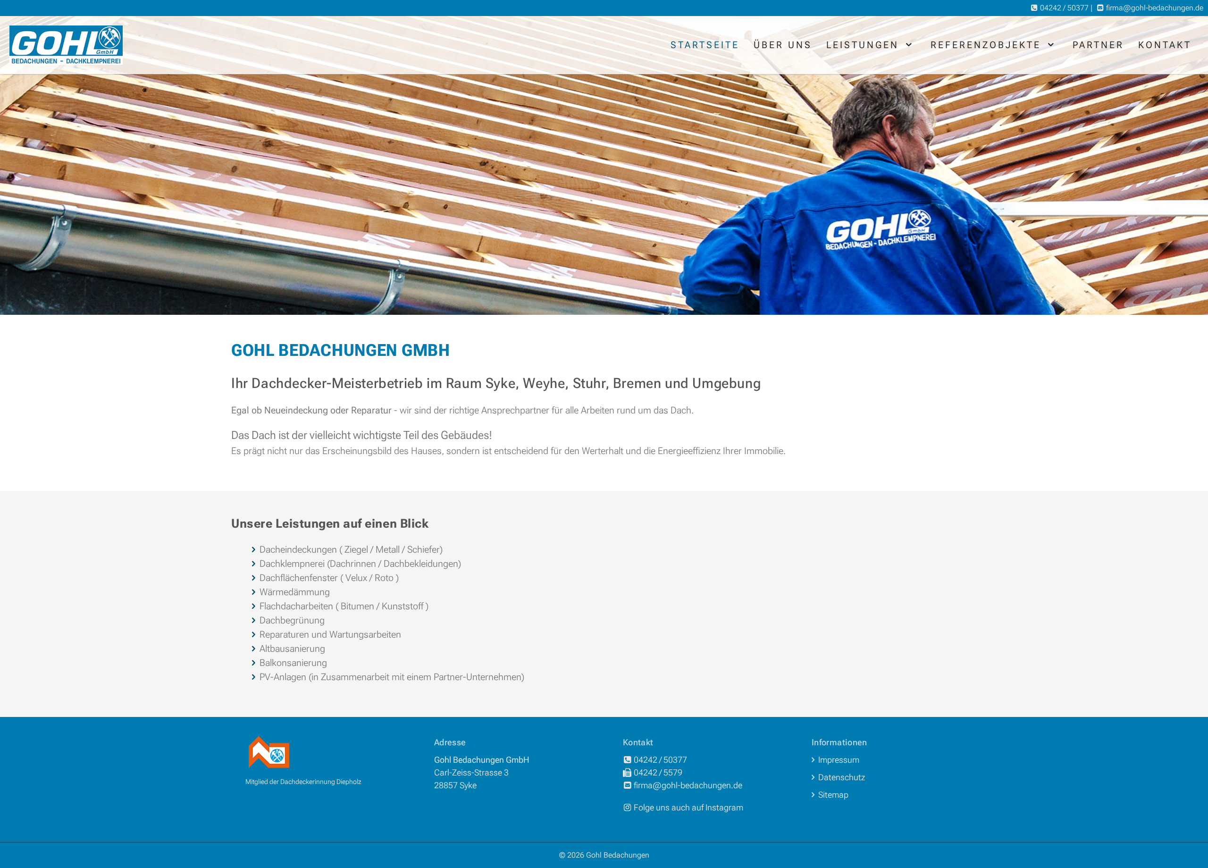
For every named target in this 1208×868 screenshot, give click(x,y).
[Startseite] (66, 45)
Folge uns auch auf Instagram (688, 807)
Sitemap (833, 795)
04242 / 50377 (1064, 7)
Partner (1098, 45)
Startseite (705, 45)
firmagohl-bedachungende (1154, 7)
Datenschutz (841, 777)
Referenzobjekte (988, 45)
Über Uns (783, 45)
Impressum (838, 760)
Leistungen (864, 45)
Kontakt (1164, 45)
